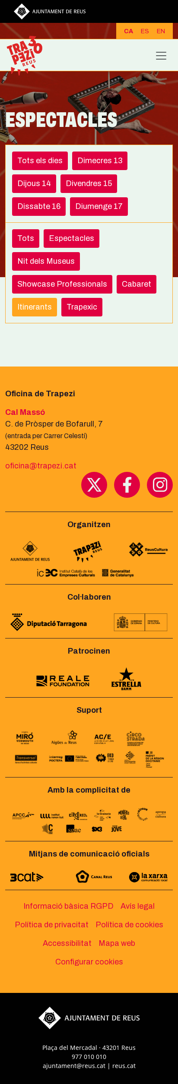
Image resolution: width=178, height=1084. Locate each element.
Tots (25, 238)
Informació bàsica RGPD (68, 906)
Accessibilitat (67, 943)
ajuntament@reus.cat (74, 1066)
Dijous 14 (34, 183)
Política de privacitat (52, 924)
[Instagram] (160, 484)
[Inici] (28, 55)
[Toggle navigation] (161, 55)
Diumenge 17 (99, 206)
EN (161, 31)
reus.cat (124, 1066)
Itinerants (34, 307)
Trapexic (82, 307)
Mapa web (117, 943)
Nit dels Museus (46, 261)
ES (145, 31)
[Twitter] (94, 484)
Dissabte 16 (38, 206)
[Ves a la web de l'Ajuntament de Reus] (50, 10)
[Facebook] (127, 484)
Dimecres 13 (99, 160)
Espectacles (71, 238)
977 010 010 (89, 1056)
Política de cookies (129, 924)
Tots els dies (40, 160)
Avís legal (138, 906)
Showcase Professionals (62, 284)
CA (128, 31)
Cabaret (136, 284)
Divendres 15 (89, 183)
